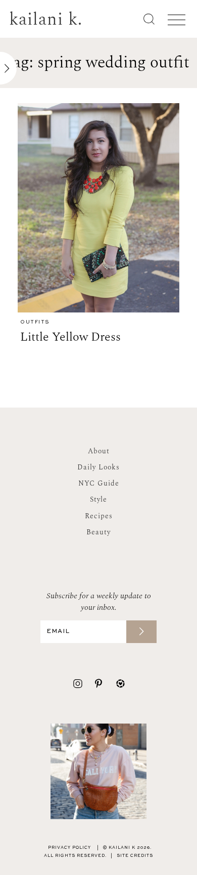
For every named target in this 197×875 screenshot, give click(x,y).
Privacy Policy (69, 848)
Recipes (99, 516)
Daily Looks (98, 467)
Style (98, 499)
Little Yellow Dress (70, 337)
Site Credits (135, 856)
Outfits (35, 322)
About (99, 451)
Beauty (98, 532)
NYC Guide (98, 483)
